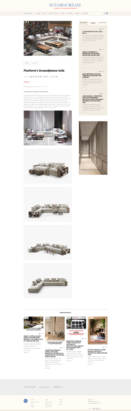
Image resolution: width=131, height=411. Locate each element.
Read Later (53, 76)
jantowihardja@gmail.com (94, 403)
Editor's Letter (54, 13)
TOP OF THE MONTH (93, 23)
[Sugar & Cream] (65, 5)
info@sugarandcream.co (93, 401)
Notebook (85, 13)
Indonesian (27, 82)
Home (38, 13)
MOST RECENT (83, 22)
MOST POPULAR (102, 22)
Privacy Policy (48, 402)
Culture (70, 13)
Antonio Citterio (35, 97)
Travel (77, 13)
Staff (60, 404)
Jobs (60, 402)
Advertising (48, 406)
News (63, 13)
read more (84, 42)
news (27, 63)
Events (32, 406)
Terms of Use (48, 404)
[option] (30, 387)
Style (44, 13)
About (61, 399)
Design (34, 63)
